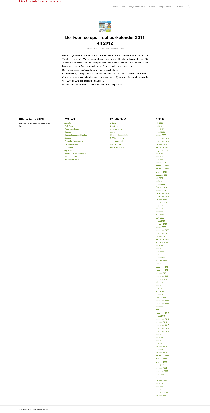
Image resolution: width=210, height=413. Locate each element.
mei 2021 (160, 288)
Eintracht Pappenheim (73, 141)
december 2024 (162, 165)
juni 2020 (159, 306)
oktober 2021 (161, 273)
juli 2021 (159, 282)
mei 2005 (160, 374)
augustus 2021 (162, 279)
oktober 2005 (161, 368)
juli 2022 (159, 245)
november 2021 (162, 269)
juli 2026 (159, 122)
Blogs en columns (71, 128)
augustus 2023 (162, 205)
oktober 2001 (161, 395)
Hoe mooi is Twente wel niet (76, 153)
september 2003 (162, 392)
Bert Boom (68, 125)
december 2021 (162, 266)
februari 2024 (161, 187)
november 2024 (162, 168)
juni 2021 (159, 285)
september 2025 (162, 147)
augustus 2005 (162, 371)
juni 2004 (159, 386)
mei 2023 (160, 214)
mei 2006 (160, 364)
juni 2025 (159, 156)
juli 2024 (159, 178)
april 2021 (160, 291)
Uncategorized (116, 144)
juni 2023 (159, 211)
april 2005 (160, 377)
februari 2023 (161, 223)
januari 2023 (161, 227)
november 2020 (162, 303)
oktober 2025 (161, 144)
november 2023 (162, 196)
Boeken (67, 132)
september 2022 (162, 239)
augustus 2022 (162, 242)
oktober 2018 (161, 322)
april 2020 (160, 309)
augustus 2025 (162, 150)
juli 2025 (159, 153)
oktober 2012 (161, 346)
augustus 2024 (162, 174)
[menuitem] (115, 6)
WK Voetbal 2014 (71, 159)
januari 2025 (161, 162)
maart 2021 (160, 294)
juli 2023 (159, 208)
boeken (106, 48)
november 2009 (162, 355)
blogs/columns (116, 128)
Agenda (67, 122)
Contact (67, 138)
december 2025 (162, 138)
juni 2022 (159, 248)
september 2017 (162, 325)
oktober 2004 (161, 380)
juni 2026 (159, 125)
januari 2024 (161, 190)
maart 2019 (160, 315)
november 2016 (162, 328)
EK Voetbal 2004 (71, 144)
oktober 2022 (161, 236)
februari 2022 (161, 260)
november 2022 (162, 233)
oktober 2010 (161, 352)
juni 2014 (159, 340)
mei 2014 (160, 343)
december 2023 (162, 193)
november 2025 (162, 141)
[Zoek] (188, 6)
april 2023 (160, 217)
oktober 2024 (161, 171)
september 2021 (162, 276)
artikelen (113, 122)
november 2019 (162, 312)
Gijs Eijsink (119, 48)
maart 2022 (160, 257)
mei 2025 (160, 159)
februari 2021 (161, 297)
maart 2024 (160, 184)
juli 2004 (159, 383)
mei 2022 (160, 251)
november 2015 (162, 331)
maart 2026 (160, 132)
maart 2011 (160, 349)
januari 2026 (161, 135)
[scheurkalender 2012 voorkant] (105, 26)
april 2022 (160, 254)
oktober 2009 (161, 358)
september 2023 (162, 202)
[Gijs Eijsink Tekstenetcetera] (40, 6)
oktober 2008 (161, 361)
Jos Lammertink (71, 156)
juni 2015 (159, 334)
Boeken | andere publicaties (75, 135)
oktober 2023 (161, 199)
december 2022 (162, 230)
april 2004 (160, 389)
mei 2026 (160, 128)
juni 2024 (159, 181)
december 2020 (162, 300)
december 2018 (162, 319)
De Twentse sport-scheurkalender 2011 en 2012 (105, 40)
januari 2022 (161, 263)
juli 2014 (159, 337)
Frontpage (68, 147)
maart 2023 (160, 220)
